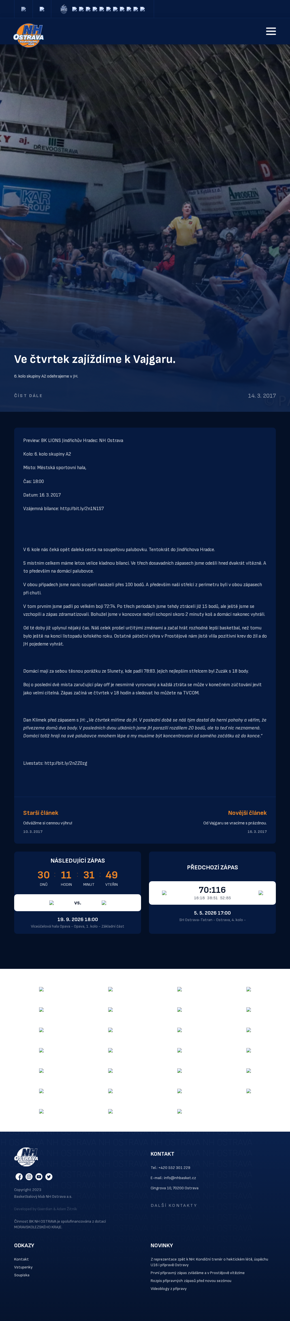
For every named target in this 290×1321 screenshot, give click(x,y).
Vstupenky (23, 1267)
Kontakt (21, 1259)
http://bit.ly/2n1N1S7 (82, 509)
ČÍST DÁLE (28, 396)
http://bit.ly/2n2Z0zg (65, 763)
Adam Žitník (67, 1209)
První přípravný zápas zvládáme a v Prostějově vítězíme (198, 1272)
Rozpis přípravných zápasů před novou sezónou (191, 1280)
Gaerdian (44, 1209)
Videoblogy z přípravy (169, 1288)
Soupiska (21, 1275)
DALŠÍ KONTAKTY (174, 1205)
